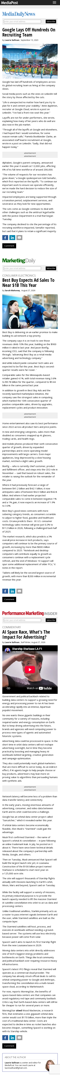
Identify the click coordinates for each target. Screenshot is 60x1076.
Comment (9, 245)
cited (19, 1010)
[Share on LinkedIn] (12, 237)
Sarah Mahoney (12, 290)
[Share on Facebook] (5, 237)
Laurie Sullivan (12, 40)
